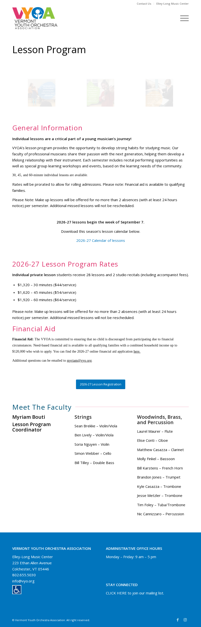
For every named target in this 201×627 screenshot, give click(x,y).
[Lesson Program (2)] (41, 92)
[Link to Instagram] (185, 619)
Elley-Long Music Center (172, 3)
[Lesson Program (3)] (100, 92)
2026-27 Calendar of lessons (100, 240)
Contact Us (144, 3)
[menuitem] (144, 3)
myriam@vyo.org (79, 360)
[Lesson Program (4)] (159, 92)
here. (137, 351)
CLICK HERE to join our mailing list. (135, 592)
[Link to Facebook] (177, 619)
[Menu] (182, 18)
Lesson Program (49, 49)
